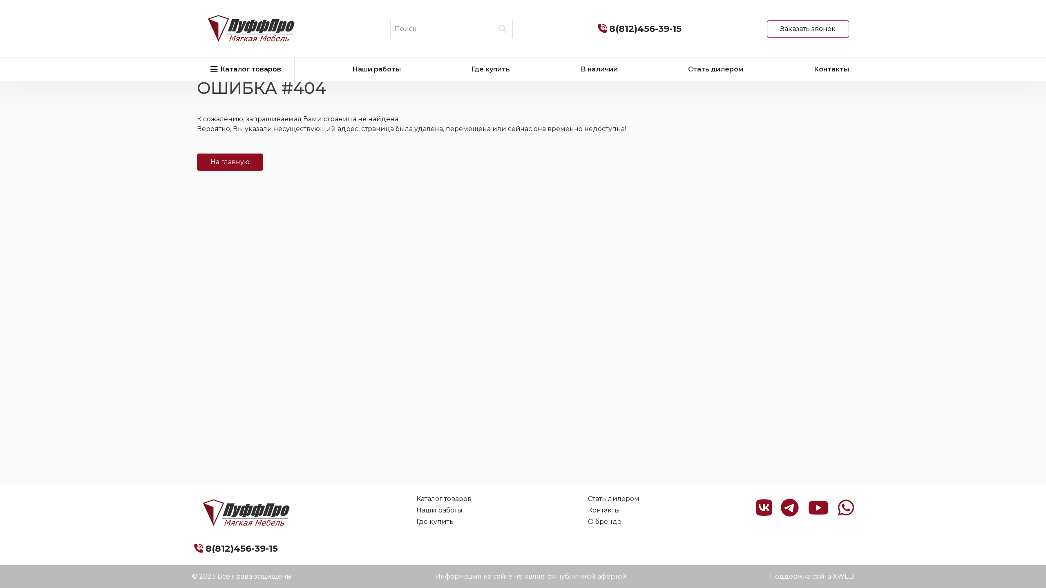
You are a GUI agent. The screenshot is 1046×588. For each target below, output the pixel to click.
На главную (230, 162)
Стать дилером (715, 69)
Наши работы (376, 69)
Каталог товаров (444, 499)
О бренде (604, 522)
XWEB (843, 576)
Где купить (490, 69)
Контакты (831, 69)
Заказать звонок (808, 29)
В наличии (599, 69)
